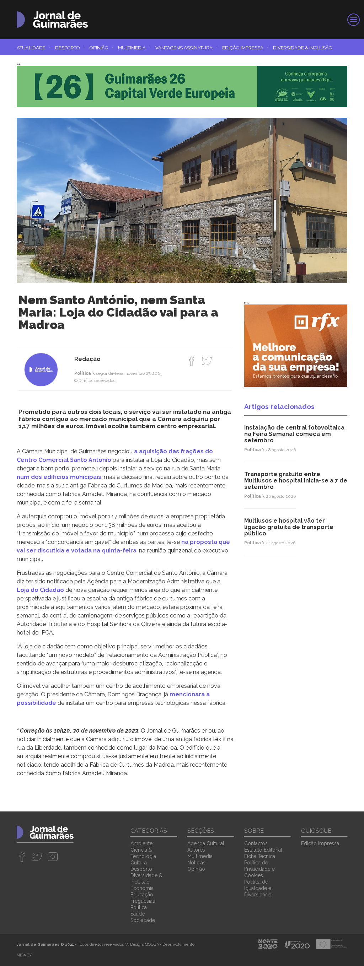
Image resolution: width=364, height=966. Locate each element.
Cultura (138, 862)
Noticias (196, 862)
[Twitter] (207, 361)
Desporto (70, 47)
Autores (196, 850)
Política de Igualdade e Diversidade (257, 888)
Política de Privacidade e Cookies (259, 869)
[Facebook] (191, 361)
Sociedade (142, 920)
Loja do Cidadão (40, 590)
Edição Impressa (245, 47)
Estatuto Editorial (263, 850)
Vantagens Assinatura (186, 47)
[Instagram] (52, 857)
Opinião (101, 47)
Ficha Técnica (259, 856)
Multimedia (134, 47)
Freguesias (142, 901)
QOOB (150, 944)
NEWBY (24, 955)
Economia (142, 888)
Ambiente (141, 843)
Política (138, 907)
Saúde (137, 914)
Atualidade (33, 47)
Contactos (256, 843)
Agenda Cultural (205, 843)
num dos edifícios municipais (59, 477)
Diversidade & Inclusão (302, 47)
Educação (141, 894)
